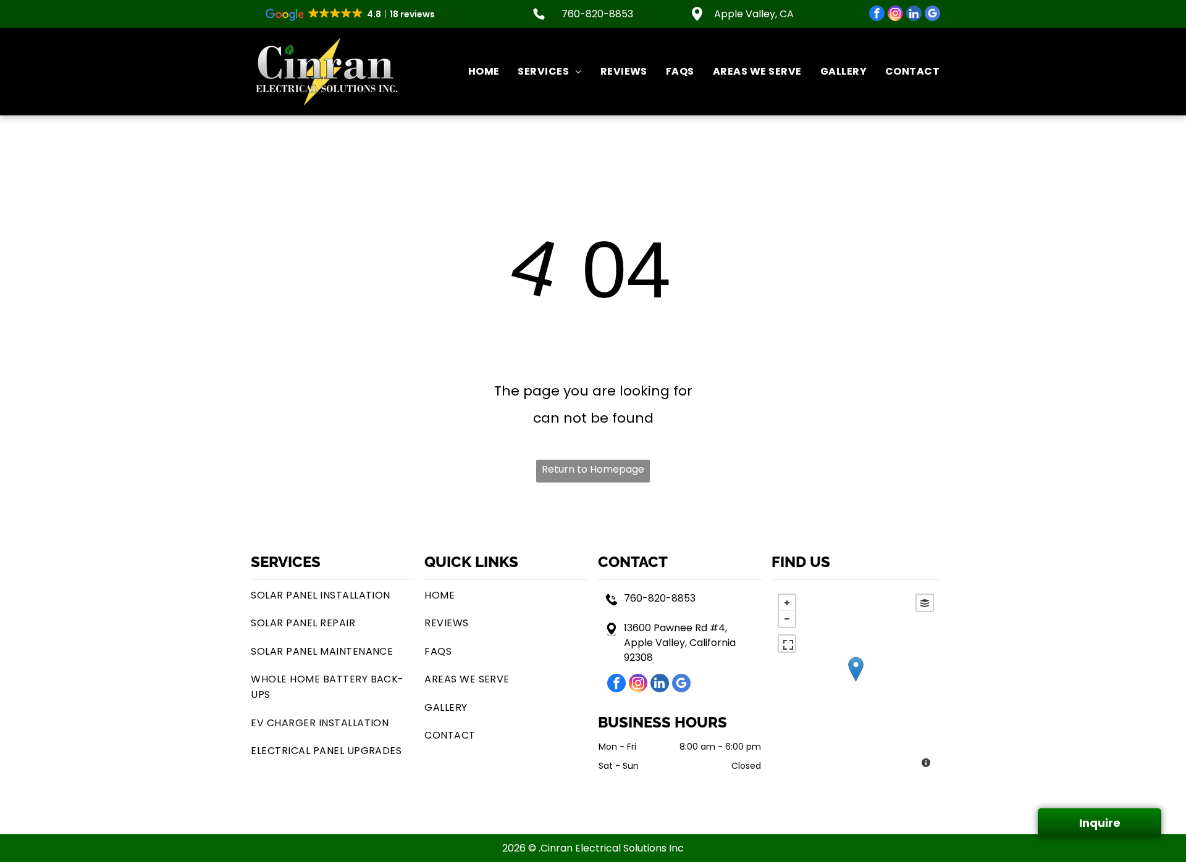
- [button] (787, 619)
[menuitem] (475, 72)
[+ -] (856, 682)
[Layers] (925, 603)
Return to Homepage (593, 469)
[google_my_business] (932, 15)
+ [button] (787, 603)
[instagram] (895, 15)
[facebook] (877, 15)
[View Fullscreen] (787, 644)
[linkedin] (914, 15)
